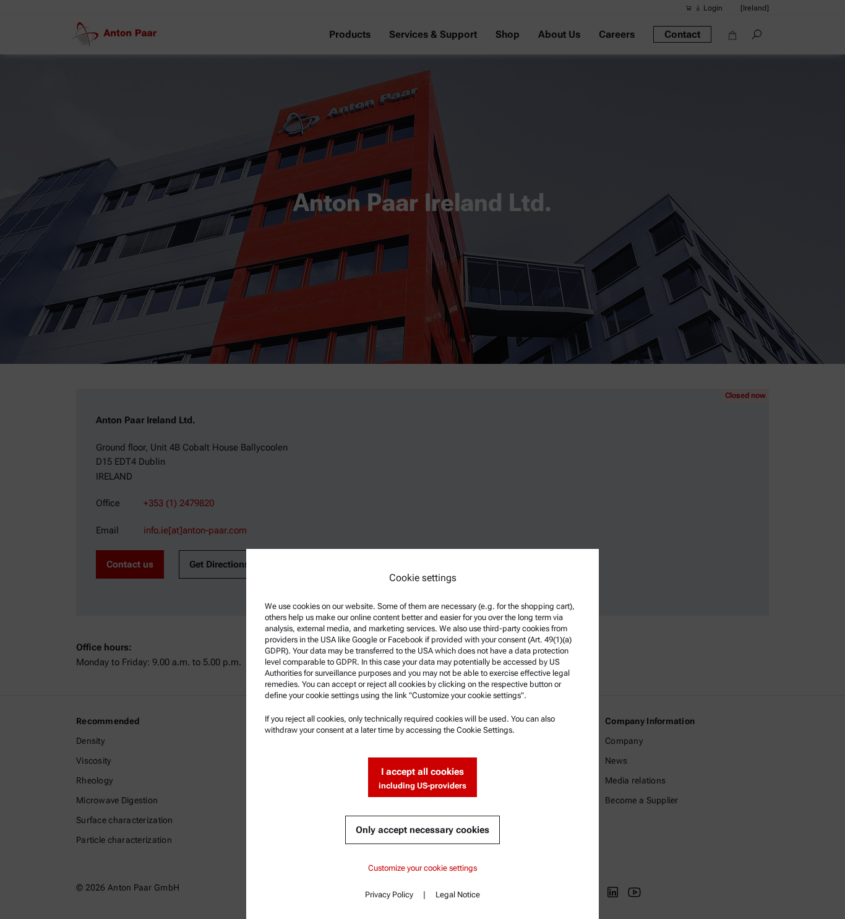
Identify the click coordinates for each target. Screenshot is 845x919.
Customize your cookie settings (422, 868)
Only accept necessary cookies (422, 829)
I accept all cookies (422, 778)
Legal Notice (457, 894)
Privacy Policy (389, 894)
